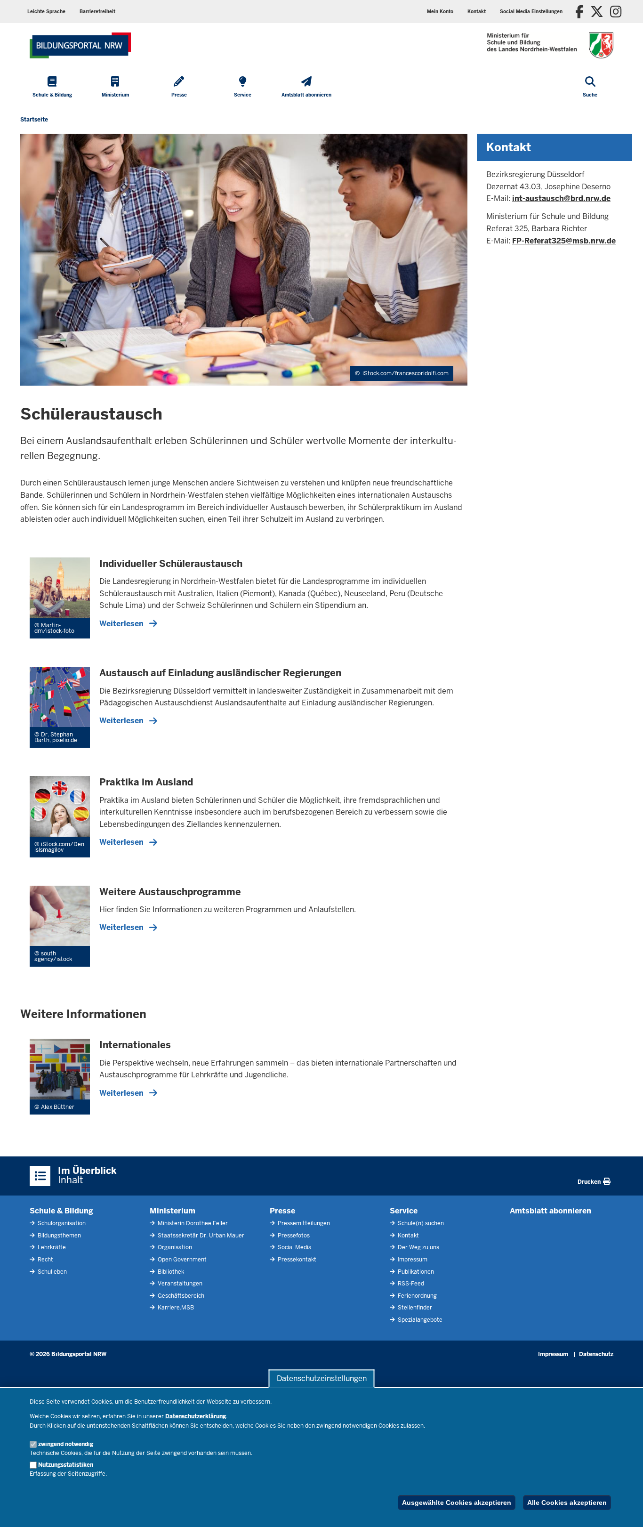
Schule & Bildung (61, 1211)
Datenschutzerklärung (195, 1416)
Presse (282, 1211)
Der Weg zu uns (417, 1247)
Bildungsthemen (58, 1235)
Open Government (181, 1259)
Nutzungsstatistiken (65, 1465)
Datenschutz (596, 1354)
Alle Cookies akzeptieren (567, 1502)
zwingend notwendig (65, 1444)
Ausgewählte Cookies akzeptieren (456, 1502)
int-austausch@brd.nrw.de (561, 198)
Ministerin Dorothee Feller (192, 1223)
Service (404, 1211)
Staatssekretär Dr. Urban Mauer (200, 1235)
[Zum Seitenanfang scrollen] (624, 1510)
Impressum (411, 1259)
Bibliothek (170, 1272)
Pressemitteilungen (303, 1223)
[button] (531, 11)
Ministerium (172, 1211)
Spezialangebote (419, 1320)
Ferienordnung (416, 1296)
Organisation (174, 1247)
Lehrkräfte (51, 1247)
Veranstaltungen (179, 1283)
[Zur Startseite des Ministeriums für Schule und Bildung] (80, 45)
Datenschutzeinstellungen (322, 1378)
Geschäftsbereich (180, 1296)
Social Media (294, 1247)
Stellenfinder (414, 1307)
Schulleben (51, 1272)
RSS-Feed (410, 1283)
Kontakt (407, 1235)
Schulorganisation (61, 1223)
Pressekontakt (296, 1259)
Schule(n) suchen (420, 1223)
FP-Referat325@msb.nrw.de (564, 241)
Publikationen (415, 1272)
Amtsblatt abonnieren (550, 1211)
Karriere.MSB (175, 1307)
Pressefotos (293, 1235)
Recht (44, 1259)
